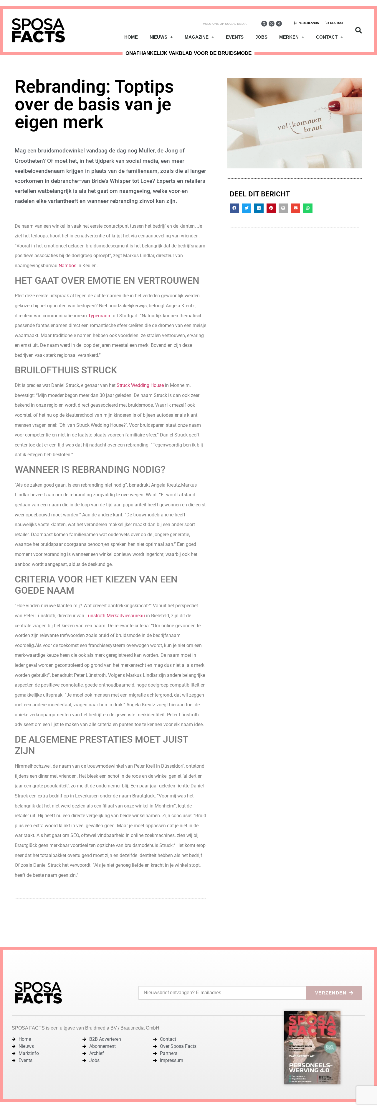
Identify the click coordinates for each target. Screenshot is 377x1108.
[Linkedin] (264, 24)
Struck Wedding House (140, 385)
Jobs (261, 37)
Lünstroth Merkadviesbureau (115, 615)
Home (131, 37)
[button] (358, 30)
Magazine (197, 37)
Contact (327, 37)
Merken (289, 37)
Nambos (67, 265)
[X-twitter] (272, 24)
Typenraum (100, 316)
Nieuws (158, 37)
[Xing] (279, 24)
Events (235, 37)
